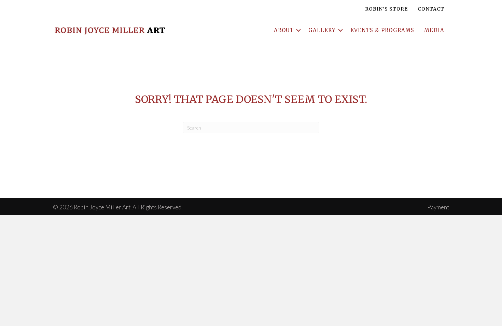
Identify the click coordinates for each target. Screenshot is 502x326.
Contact (431, 9)
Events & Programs (382, 30)
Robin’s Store (386, 9)
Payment (438, 207)
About (284, 30)
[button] (298, 30)
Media (434, 30)
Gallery (322, 30)
